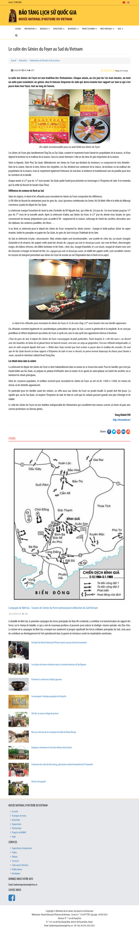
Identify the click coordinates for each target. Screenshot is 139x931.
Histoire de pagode (38, 781)
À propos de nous (19, 816)
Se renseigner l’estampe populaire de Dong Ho (48, 696)
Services (15, 861)
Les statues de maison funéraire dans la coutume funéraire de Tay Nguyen (58, 665)
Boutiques (16, 873)
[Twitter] (114, 431)
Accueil (18, 29)
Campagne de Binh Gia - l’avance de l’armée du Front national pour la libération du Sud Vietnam (53, 608)
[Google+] (119, 431)
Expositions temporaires (22, 848)
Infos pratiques (106, 29)
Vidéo (14, 852)
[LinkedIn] (123, 431)
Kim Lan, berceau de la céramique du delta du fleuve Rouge (53, 732)
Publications (17, 869)
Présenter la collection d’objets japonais (46, 679)
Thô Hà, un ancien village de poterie (44, 713)
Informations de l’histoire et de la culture (45, 60)
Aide (119, 29)
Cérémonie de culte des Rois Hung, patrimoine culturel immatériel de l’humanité (62, 764)
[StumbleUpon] (128, 431)
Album (14, 856)
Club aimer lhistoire (20, 865)
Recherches (72, 29)
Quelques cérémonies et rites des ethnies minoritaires (51, 747)
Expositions (58, 29)
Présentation (29, 29)
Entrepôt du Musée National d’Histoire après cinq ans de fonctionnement (59, 642)
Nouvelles (44, 29)
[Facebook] (109, 431)
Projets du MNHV (88, 29)
